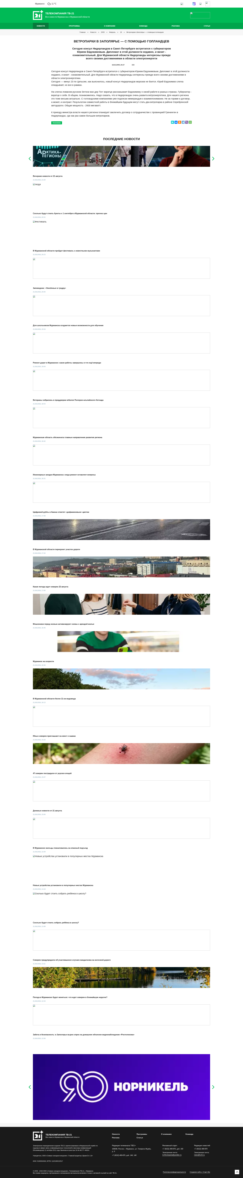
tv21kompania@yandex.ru (171, 1155)
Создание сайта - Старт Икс (200, 1172)
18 (121, 32)
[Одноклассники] (179, 122)
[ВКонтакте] (176, 122)
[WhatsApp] (190, 122)
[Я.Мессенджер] (172, 122)
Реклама (176, 26)
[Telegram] (183, 122)
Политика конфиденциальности (174, 1172)
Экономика (57, 123)
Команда (143, 26)
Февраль (112, 32)
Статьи (207, 26)
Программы (74, 26)
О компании (109, 26)
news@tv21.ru (199, 1155)
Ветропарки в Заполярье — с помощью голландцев (145, 32)
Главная (83, 32)
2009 (103, 32)
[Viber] (186, 122)
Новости (41, 26)
